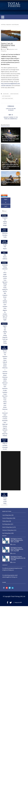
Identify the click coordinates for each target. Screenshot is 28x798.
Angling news (6, 93)
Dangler (5, 225)
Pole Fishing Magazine (5, 335)
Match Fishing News (7, 527)
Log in (5, 206)
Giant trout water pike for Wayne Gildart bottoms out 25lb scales (10, 166)
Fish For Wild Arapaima (5, 293)
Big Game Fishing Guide (5, 284)
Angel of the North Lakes (5, 430)
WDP (21, 602)
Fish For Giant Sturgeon (5, 304)
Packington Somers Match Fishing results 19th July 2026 (17, 540)
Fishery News (5, 521)
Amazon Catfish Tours (5, 278)
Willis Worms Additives (5, 256)
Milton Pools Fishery (5, 399)
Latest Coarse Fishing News (7, 98)
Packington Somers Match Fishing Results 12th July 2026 (17, 549)
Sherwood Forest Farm (4, 384)
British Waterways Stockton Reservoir (4, 369)
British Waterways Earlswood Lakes (4, 411)
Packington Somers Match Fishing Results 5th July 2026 (18, 558)
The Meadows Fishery (5, 356)
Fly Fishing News (6, 524)
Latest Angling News (6, 96)
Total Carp (4, 339)
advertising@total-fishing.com (9, 577)
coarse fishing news (14, 93)
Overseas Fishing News (8, 530)
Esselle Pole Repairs (5, 246)
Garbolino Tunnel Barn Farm (4, 394)
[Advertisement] (11, 470)
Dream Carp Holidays (5, 299)
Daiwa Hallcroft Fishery (5, 362)
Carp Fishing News (6, 515)
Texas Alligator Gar (5, 310)
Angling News (11, 49)
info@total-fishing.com (8, 570)
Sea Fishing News (6, 533)
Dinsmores (4, 233)
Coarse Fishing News (7, 518)
